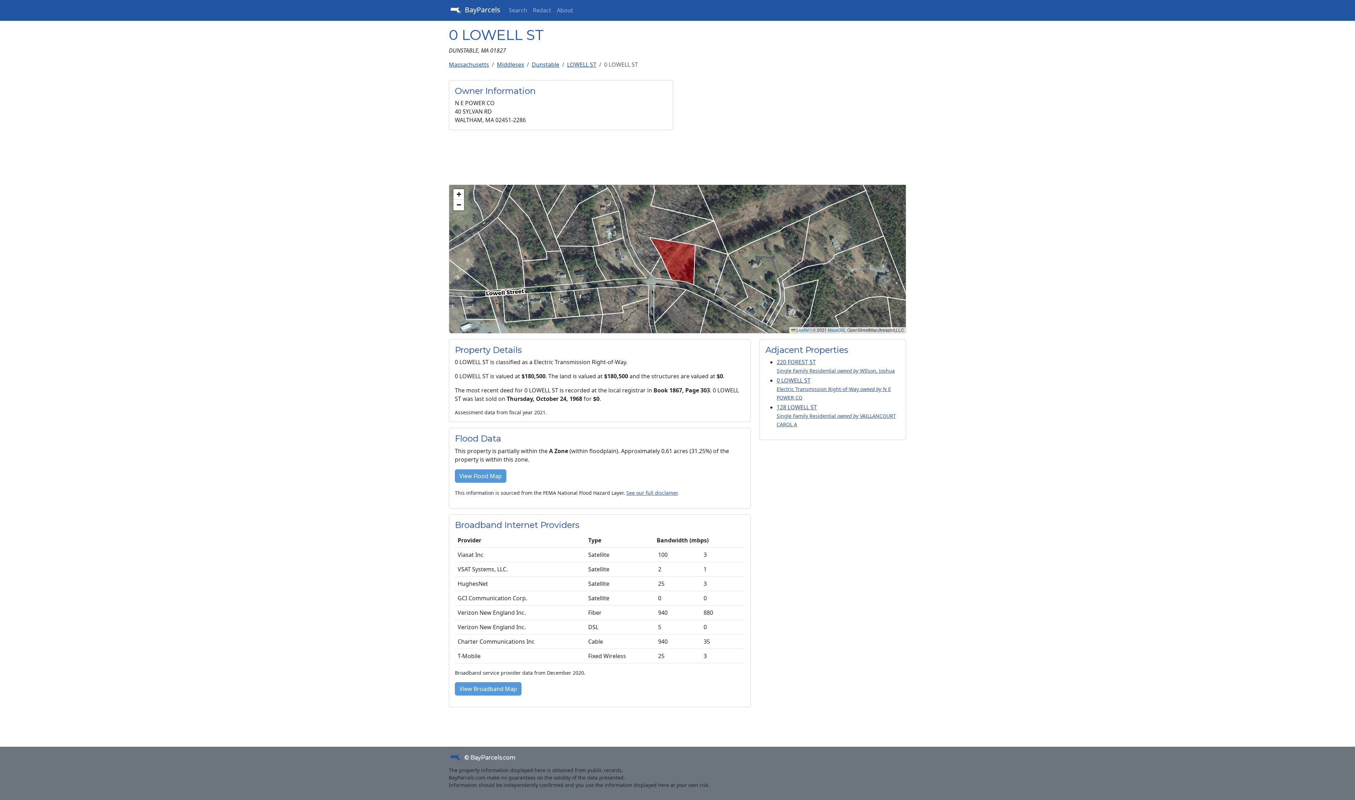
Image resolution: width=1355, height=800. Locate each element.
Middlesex (510, 64)
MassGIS (836, 330)
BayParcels (481, 9)
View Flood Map (480, 476)
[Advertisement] (794, 129)
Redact (542, 10)
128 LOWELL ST (836, 415)
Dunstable (545, 64)
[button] (458, 194)
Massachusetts (469, 64)
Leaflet (802, 330)
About (565, 10)
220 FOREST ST (836, 366)
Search (518, 10)
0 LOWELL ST (834, 389)
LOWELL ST (581, 64)
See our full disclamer (652, 492)
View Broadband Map (488, 689)
